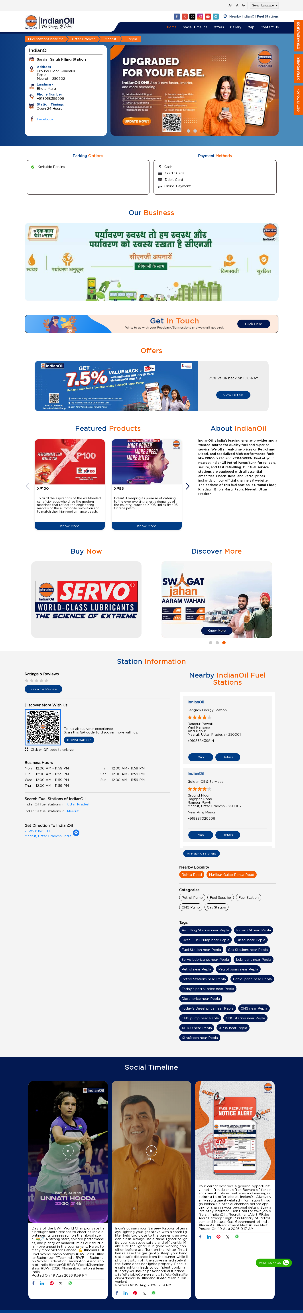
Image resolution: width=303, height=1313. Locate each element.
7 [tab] (168, 296)
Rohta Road (192, 874)
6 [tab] (161, 296)
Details (227, 757)
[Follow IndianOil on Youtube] (208, 16)
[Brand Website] (215, 16)
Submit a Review (43, 689)
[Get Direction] (76, 835)
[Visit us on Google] (184, 16)
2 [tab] (194, 130)
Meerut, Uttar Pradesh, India (48, 836)
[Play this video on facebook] (68, 1153)
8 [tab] (175, 296)
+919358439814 (201, 740)
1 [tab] (188, 130)
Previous (28, 486)
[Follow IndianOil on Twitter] (192, 16)
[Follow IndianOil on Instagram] (200, 16)
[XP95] (147, 461)
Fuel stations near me (46, 39)
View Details (233, 395)
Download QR (79, 739)
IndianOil (196, 702)
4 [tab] (148, 296)
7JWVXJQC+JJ (37, 831)
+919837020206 (201, 818)
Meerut (110, 39)
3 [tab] (201, 130)
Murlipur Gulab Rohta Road (231, 874)
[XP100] (70, 461)
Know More (69, 526)
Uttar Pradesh (84, 39)
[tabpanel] (194, 90)
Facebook (45, 119)
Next (188, 486)
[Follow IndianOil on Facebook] (176, 16)
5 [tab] (155, 296)
